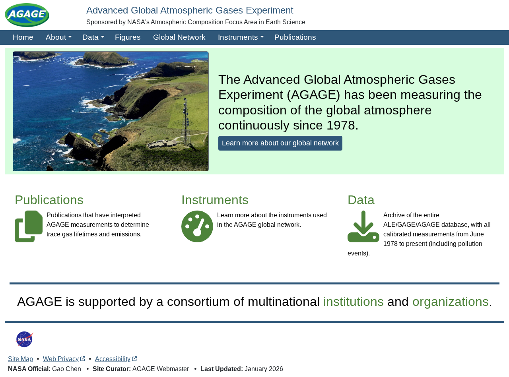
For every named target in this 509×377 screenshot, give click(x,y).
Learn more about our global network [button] (280, 143)
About (56, 37)
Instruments (238, 37)
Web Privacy (61, 359)
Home (23, 37)
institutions (353, 301)
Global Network (179, 37)
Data (90, 37)
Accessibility (112, 359)
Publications (295, 37)
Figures (128, 37)
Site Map (20, 359)
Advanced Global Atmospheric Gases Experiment (189, 10)
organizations (450, 301)
